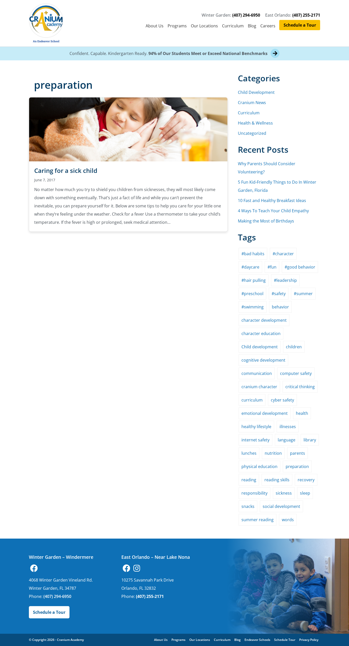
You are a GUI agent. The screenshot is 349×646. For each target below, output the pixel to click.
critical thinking (300, 386)
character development (264, 320)
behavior (280, 307)
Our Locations (204, 26)
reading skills (276, 480)
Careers (267, 26)
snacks (247, 506)
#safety (279, 293)
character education (261, 333)
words (288, 519)
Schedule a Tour (300, 25)
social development (281, 506)
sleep (305, 493)
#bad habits (252, 254)
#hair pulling (253, 280)
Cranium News (252, 102)
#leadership (285, 280)
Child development (259, 347)
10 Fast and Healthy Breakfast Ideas (272, 200)
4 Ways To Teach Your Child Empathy (273, 211)
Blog (252, 26)
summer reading (257, 519)
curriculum (252, 400)
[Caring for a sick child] (128, 129)
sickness (284, 493)
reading (248, 480)
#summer (303, 293)
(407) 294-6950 (246, 15)
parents (297, 453)
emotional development (264, 413)
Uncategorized (252, 133)
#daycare (250, 267)
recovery (306, 480)
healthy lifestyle (256, 426)
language (286, 440)
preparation (297, 466)
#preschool (252, 293)
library (310, 440)
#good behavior (300, 267)
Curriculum (233, 26)
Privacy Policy (308, 640)
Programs (177, 26)
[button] (34, 568)
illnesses (288, 426)
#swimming (252, 307)
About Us (155, 26)
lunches (249, 453)
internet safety (255, 440)
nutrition (273, 453)
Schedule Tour (284, 640)
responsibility (254, 493)
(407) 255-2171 (306, 15)
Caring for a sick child (65, 170)
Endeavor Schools (257, 640)
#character (283, 254)
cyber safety (282, 400)
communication (256, 373)
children (294, 347)
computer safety (296, 373)
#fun (271, 267)
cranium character (259, 386)
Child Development (256, 92)
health (302, 413)
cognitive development (263, 360)
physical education (259, 466)
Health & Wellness (255, 123)
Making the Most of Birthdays (266, 221)
